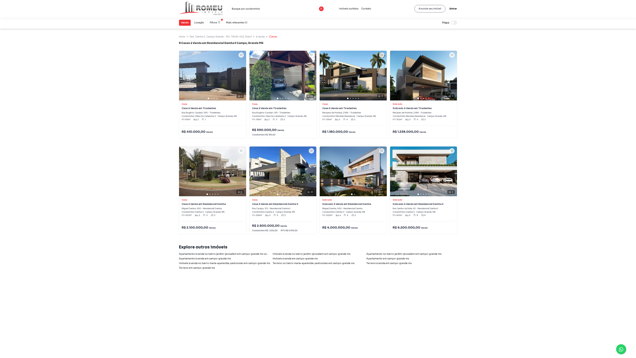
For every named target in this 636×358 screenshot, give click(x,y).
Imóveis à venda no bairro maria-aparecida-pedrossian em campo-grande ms (224, 263)
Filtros (213, 22)
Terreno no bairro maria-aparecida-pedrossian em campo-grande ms (314, 263)
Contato (366, 8)
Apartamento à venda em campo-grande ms (205, 258)
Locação (199, 22)
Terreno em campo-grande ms (197, 267)
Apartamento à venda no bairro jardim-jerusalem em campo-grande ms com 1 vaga (227, 253)
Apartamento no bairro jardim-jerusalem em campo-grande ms (404, 253)
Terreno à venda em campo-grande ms (389, 263)
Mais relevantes (235, 22)
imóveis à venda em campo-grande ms (295, 258)
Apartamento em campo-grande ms (387, 258)
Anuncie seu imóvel (430, 8)
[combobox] (276, 8)
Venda (185, 22)
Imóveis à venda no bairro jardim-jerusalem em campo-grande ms (311, 253)
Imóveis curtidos (349, 8)
